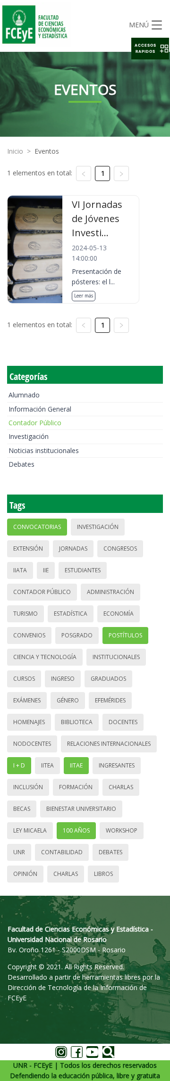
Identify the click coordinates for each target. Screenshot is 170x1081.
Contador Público (34, 422)
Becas (21, 809)
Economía (118, 614)
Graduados (108, 679)
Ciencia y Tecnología (44, 657)
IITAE (76, 765)
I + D (19, 765)
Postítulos (125, 635)
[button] (150, 48)
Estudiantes (83, 570)
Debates (21, 464)
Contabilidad (62, 852)
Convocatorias (37, 527)
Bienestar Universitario (81, 809)
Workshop (121, 830)
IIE (46, 570)
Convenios (29, 635)
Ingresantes (117, 765)
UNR (19, 852)
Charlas (121, 787)
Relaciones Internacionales (109, 744)
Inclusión (28, 787)
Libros (103, 874)
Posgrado (77, 635)
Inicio (15, 151)
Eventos (46, 151)
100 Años (76, 830)
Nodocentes (32, 744)
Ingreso (63, 679)
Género (68, 700)
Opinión (25, 874)
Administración (110, 592)
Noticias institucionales (43, 450)
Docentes (123, 722)
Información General (39, 408)
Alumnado (24, 394)
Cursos (24, 679)
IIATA (20, 570)
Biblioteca (77, 722)
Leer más (83, 295)
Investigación (28, 436)
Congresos (120, 549)
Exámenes (27, 700)
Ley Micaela (30, 830)
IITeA (47, 765)
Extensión (28, 549)
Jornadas (73, 549)
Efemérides (110, 700)
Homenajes (29, 722)
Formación (76, 787)
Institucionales (116, 657)
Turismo (25, 614)
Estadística (70, 614)
